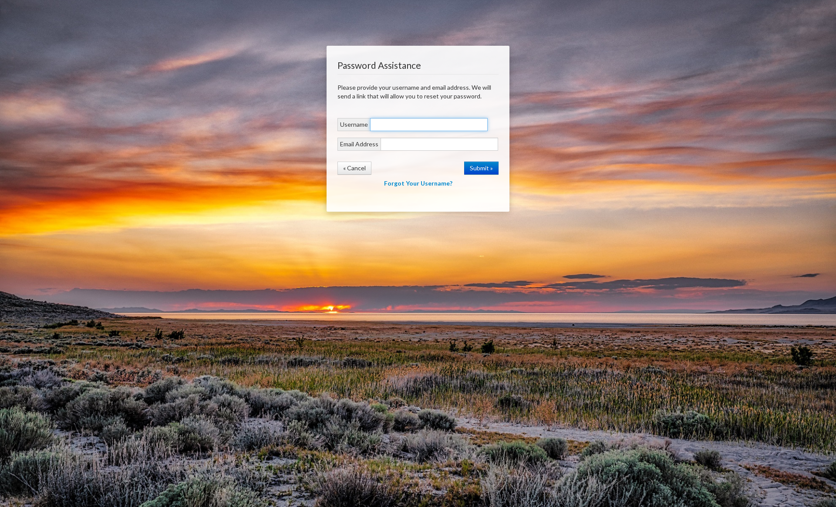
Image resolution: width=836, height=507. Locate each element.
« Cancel (354, 168)
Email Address (359, 144)
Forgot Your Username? (418, 183)
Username (354, 124)
